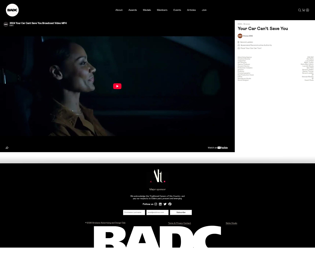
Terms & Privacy (175, 223)
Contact (187, 223)
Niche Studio (231, 223)
